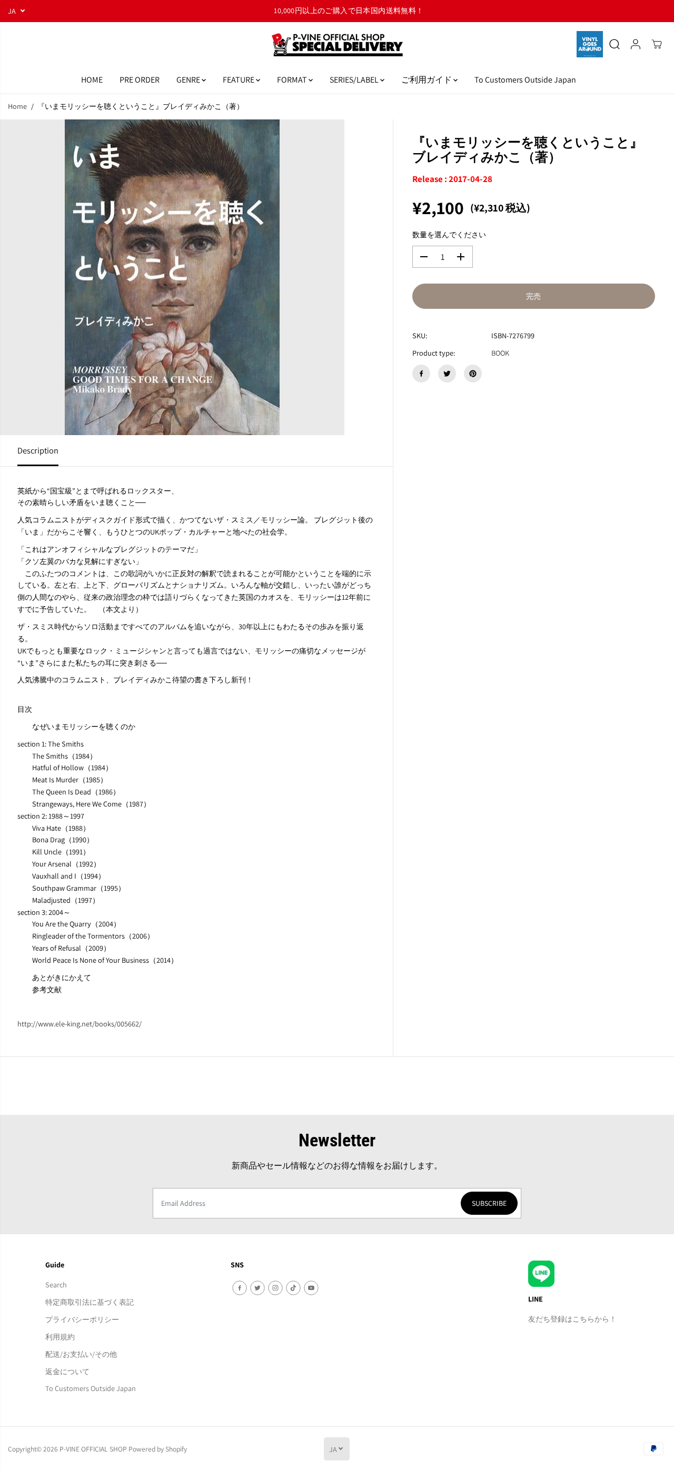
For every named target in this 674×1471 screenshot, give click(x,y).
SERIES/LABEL (355, 79)
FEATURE (239, 79)
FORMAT (293, 79)
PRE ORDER (140, 79)
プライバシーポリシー (82, 1319)
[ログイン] (635, 44)
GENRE (189, 79)
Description (37, 450)
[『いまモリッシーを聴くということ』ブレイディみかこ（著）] (172, 277)
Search (56, 1284)
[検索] (614, 44)
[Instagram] (275, 1288)
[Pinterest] (473, 373)
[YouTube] (311, 1288)
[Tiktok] (293, 1288)
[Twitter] (447, 373)
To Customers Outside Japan (525, 79)
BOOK (500, 353)
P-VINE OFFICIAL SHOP (93, 1449)
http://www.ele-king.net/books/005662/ (79, 1024)
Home (17, 106)
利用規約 (60, 1337)
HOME (92, 79)
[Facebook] (421, 373)
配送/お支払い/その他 (81, 1354)
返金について (67, 1371)
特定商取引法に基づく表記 (89, 1302)
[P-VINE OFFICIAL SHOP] (337, 44)
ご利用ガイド (427, 79)
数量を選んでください (449, 234)
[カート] (656, 44)
